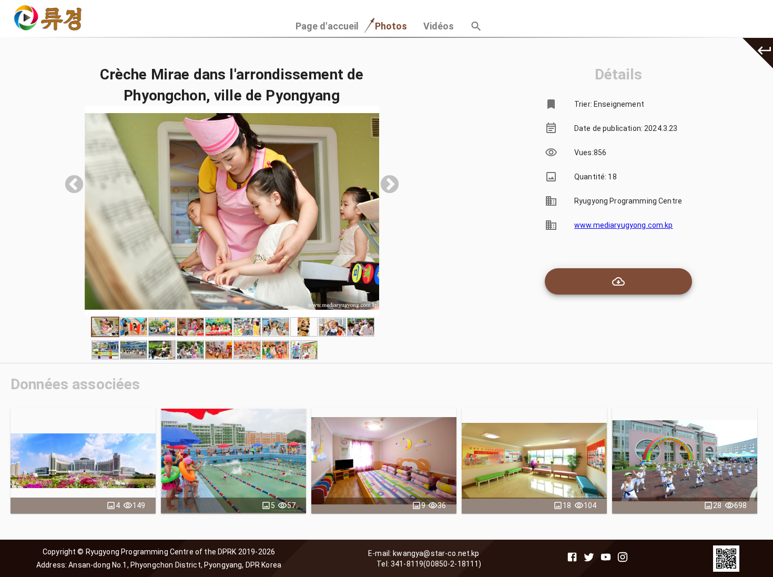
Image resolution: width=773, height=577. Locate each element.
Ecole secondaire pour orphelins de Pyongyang (534, 460)
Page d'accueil (327, 26)
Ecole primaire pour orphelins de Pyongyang (384, 460)
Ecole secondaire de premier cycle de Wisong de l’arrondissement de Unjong (233, 460)
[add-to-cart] (618, 281)
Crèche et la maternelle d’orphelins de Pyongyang (684, 460)
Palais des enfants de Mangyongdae (82, 460)
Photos (391, 26)
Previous (69, 180)
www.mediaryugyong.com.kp (623, 225)
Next (384, 180)
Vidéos (438, 26)
